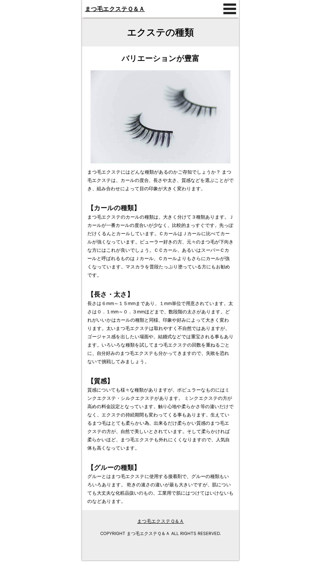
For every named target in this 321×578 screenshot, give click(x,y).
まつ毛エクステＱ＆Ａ (115, 8)
